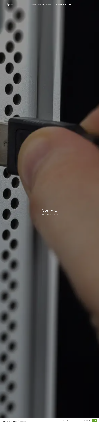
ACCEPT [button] (94, 420)
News (70, 4)
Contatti (33, 10)
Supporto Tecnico (60, 4)
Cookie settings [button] (87, 420)
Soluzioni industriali (37, 4)
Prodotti (49, 4)
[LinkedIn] (90, 4)
